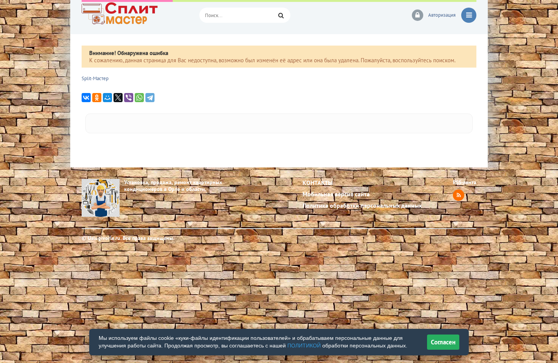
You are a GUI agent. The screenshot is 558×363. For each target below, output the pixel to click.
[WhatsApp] (139, 97)
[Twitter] (118, 97)
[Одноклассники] (96, 97)
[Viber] (128, 97)
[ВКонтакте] (86, 97)
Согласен (443, 342)
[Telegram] (149, 97)
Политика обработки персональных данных (362, 205)
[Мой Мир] (107, 97)
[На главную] (135, 15)
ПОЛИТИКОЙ (304, 345)
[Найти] (280, 15)
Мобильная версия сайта (336, 194)
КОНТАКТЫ (318, 182)
